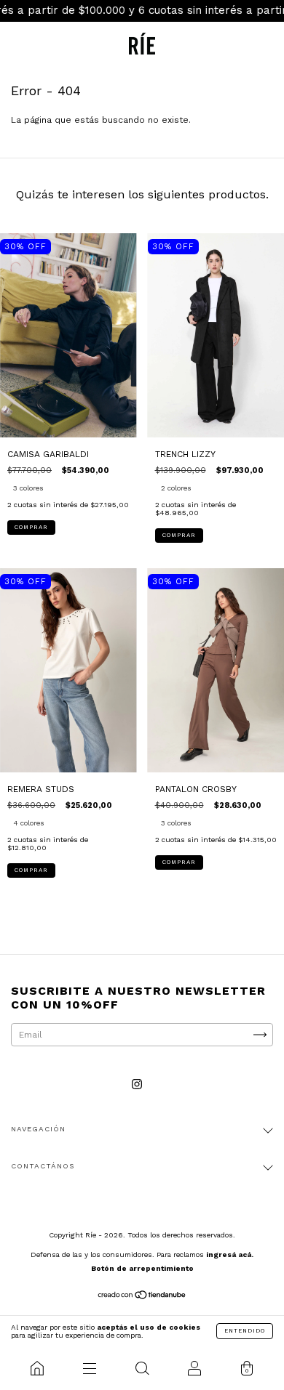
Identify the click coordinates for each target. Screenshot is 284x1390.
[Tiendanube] (142, 1297)
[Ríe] (37, 1368)
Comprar (31, 527)
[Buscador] (142, 1368)
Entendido (244, 1331)
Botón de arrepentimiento (142, 1268)
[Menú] (89, 1368)
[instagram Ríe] (137, 1085)
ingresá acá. (229, 1254)
